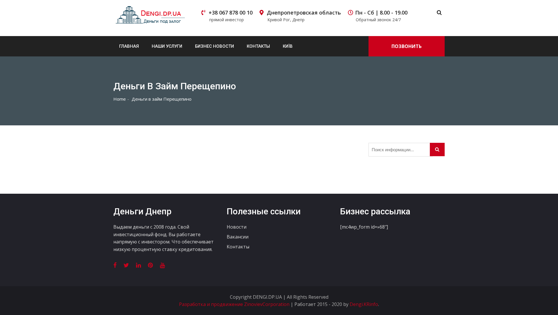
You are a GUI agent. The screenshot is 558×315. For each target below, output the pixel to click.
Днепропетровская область (304, 15)
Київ (288, 46)
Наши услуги (167, 46)
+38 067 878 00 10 (231, 15)
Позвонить (406, 46)
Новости (236, 227)
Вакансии (237, 237)
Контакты (258, 46)
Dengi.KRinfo (364, 304)
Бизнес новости (214, 46)
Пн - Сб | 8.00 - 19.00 (381, 15)
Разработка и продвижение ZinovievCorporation (235, 304)
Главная (129, 46)
